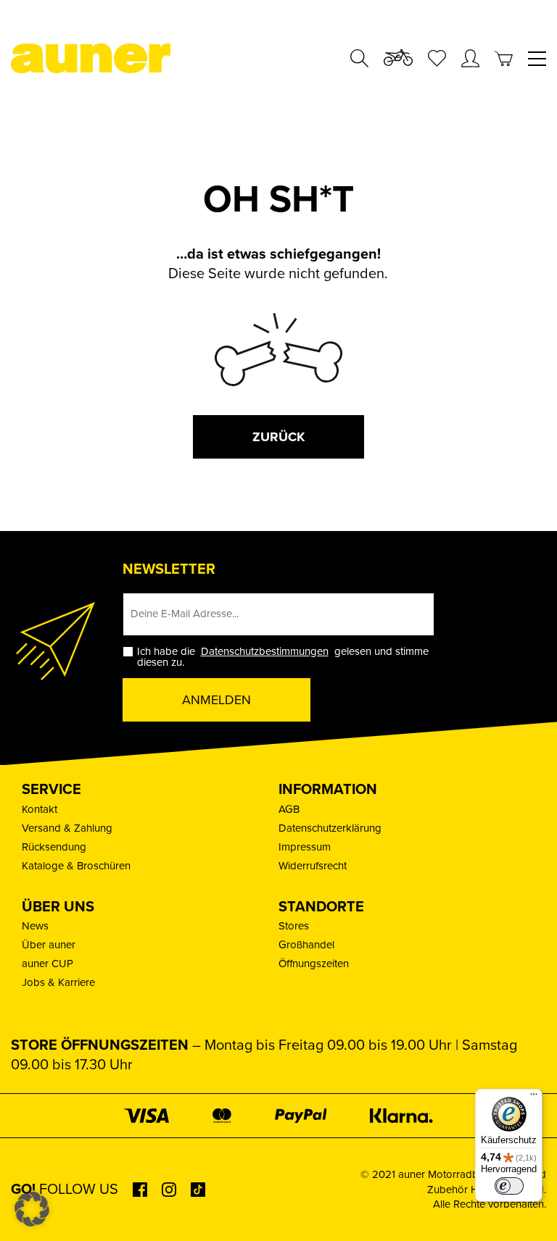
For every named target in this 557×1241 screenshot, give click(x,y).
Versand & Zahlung (67, 828)
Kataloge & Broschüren (76, 866)
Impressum (304, 847)
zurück (278, 436)
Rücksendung (54, 847)
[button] (32, 1209)
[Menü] (533, 1097)
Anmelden (216, 699)
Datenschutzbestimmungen (265, 651)
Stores (293, 926)
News (35, 926)
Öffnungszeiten (313, 964)
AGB (289, 809)
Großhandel (306, 945)
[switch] (509, 1186)
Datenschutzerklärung (329, 828)
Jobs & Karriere (58, 982)
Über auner (48, 945)
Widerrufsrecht (312, 866)
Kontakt (39, 809)
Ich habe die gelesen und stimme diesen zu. (283, 657)
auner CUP (47, 964)
